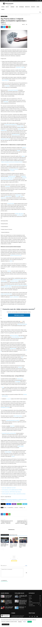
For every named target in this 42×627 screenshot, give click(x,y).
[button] (18, 309)
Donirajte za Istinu (19, 315)
